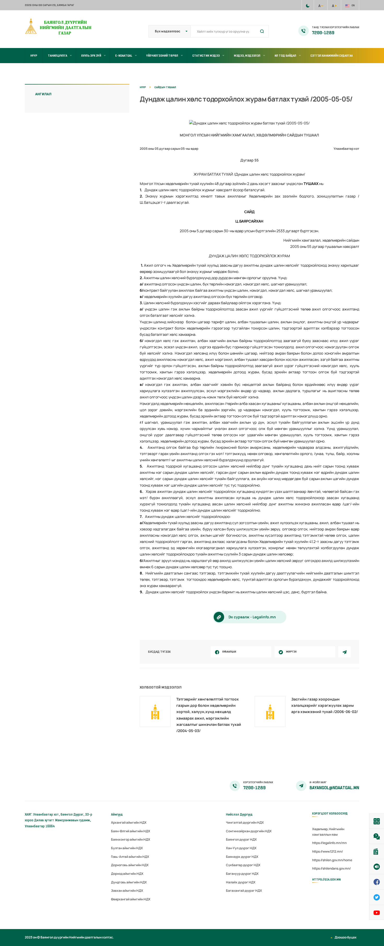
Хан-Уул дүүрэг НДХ (241, 848)
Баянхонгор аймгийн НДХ (130, 839)
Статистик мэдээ (206, 55)
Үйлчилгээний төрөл (162, 55)
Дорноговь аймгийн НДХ (130, 865)
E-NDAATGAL (123, 55)
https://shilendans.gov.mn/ (331, 868)
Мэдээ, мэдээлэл (247, 55)
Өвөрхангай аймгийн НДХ (130, 899)
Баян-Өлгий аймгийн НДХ (130, 831)
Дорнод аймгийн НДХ (127, 873)
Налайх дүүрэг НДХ (240, 882)
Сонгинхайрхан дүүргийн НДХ (249, 831)
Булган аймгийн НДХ (127, 848)
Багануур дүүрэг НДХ (242, 873)
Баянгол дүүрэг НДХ (241, 839)
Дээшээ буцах (346, 937)
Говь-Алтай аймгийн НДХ (130, 856)
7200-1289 (323, 32)
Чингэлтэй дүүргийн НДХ (245, 822)
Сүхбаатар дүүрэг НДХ (243, 865)
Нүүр (33, 55)
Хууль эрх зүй (91, 55)
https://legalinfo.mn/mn (329, 843)
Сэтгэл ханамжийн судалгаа (331, 55)
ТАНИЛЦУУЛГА (57, 55)
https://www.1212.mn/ (327, 851)
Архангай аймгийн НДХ (129, 822)
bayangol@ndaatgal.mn (334, 788)
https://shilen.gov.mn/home (332, 860)
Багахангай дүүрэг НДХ (244, 890)
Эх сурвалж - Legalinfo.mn (252, 616)
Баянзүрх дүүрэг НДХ (242, 856)
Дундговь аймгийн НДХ (129, 882)
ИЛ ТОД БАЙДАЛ (285, 55)
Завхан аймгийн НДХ (127, 890)
